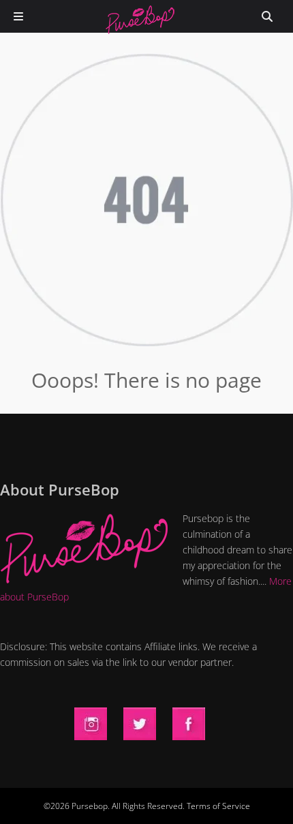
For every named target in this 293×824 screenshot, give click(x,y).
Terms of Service (218, 806)
